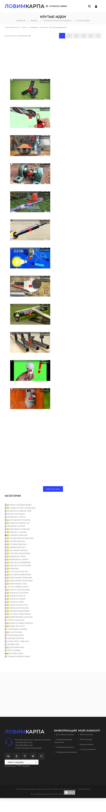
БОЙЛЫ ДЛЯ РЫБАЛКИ (19, 608)
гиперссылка (58, 789)
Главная (20, 20)
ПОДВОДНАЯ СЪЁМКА (18, 559)
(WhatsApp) (36, 748)
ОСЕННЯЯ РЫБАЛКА (18, 544)
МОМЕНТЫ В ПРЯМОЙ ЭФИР (19, 511)
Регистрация (86, 739)
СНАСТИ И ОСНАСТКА (18, 572)
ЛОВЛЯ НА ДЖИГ (16, 602)
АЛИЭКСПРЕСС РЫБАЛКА (18, 641)
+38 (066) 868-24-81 (24, 745)
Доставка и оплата (65, 734)
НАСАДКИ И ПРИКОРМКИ (20, 575)
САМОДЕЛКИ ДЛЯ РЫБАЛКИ (21, 538)
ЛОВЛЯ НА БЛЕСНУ (17, 596)
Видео (34, 20)
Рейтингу (43, 27)
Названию (33, 27)
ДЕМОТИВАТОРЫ (16, 647)
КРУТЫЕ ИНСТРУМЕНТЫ (20, 520)
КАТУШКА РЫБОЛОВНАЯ (20, 614)
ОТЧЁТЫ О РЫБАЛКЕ (16, 620)
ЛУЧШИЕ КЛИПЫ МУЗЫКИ (18, 656)
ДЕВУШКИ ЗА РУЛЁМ (16, 526)
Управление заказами (66, 752)
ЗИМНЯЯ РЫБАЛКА (17, 547)
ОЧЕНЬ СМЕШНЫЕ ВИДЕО (20, 505)
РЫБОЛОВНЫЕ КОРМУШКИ (21, 581)
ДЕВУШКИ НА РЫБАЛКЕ (19, 529)
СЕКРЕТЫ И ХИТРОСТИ (19, 523)
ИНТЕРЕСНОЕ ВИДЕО (16, 514)
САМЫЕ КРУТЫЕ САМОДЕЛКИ (55, 20)
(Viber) (18, 748)
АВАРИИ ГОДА (13, 644)
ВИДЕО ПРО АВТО (17, 626)
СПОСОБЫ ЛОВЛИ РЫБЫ (19, 553)
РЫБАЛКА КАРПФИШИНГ (20, 562)
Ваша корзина (86, 744)
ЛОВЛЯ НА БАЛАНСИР (18, 593)
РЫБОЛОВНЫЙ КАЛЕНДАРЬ (21, 617)
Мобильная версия (65, 747)
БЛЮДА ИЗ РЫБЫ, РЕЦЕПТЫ (21, 623)
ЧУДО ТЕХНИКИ (14, 650)
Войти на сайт (86, 734)
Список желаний (88, 749)
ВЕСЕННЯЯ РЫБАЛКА (18, 550)
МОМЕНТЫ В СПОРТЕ (16, 517)
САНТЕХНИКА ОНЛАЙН (17, 629)
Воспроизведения (58, 27)
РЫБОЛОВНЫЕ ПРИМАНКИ (20, 578)
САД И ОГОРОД (15, 632)
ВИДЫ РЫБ (13, 569)
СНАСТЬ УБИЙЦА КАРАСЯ (18, 587)
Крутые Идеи (81, 20)
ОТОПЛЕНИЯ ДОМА (15, 635)
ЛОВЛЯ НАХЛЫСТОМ (18, 605)
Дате (24, 27)
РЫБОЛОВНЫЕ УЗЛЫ (18, 584)
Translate (26, 766)
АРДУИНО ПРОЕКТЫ (15, 638)
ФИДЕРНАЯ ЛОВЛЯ (17, 556)
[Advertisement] (53, 58)
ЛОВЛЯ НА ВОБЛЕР (17, 599)
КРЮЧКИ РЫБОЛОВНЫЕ (19, 611)
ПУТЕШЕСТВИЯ (16, 653)
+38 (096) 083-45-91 (23, 742)
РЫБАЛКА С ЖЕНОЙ (17, 532)
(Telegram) (26, 748)
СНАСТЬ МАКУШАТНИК (19, 590)
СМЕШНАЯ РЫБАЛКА (18, 535)
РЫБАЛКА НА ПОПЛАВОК (20, 565)
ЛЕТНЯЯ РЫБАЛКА (17, 541)
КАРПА (24, 6)
